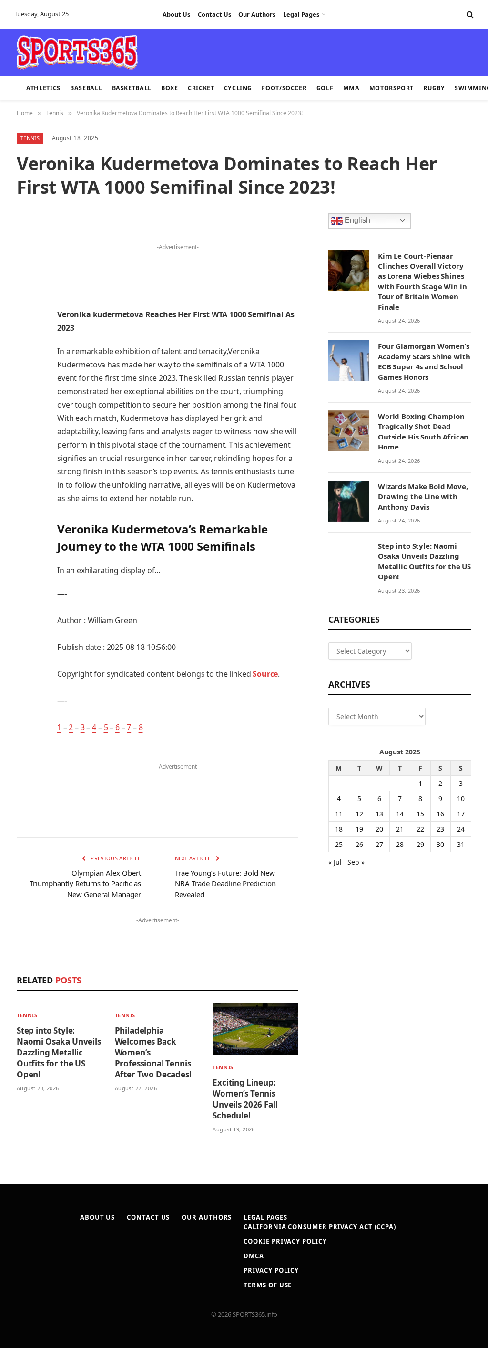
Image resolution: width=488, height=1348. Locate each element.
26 (359, 844)
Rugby (434, 88)
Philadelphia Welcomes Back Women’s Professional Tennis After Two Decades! (153, 1052)
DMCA (254, 1256)
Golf (325, 88)
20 (379, 829)
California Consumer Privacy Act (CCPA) (320, 1227)
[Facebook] (26, 260)
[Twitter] (26, 284)
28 (400, 844)
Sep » (356, 862)
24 (461, 829)
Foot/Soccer (284, 88)
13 (379, 813)
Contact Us (214, 14)
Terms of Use (268, 1285)
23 (440, 829)
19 (359, 829)
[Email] (26, 357)
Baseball (86, 88)
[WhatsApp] (26, 479)
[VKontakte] (26, 430)
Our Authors (256, 14)
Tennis (30, 138)
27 (379, 844)
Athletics (43, 88)
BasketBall (132, 88)
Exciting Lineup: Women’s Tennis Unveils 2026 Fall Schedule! (245, 1099)
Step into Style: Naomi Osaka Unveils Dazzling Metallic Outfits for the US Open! (59, 1052)
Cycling (238, 88)
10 (461, 798)
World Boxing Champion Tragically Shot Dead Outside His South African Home (423, 431)
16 (440, 813)
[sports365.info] (77, 52)
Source (265, 674)
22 (420, 829)
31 (461, 844)
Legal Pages (301, 14)
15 (420, 813)
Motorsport (391, 88)
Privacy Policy (271, 1270)
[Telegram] (26, 454)
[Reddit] (26, 406)
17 (461, 813)
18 (339, 829)
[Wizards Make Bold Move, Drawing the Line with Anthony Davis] (348, 501)
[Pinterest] (26, 333)
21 (400, 829)
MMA (351, 88)
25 (339, 844)
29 (420, 844)
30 (440, 844)
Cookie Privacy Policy (285, 1241)
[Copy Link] (26, 503)
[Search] (469, 14)
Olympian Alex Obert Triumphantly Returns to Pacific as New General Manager (85, 883)
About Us (176, 14)
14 (400, 813)
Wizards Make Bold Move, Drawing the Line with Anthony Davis (423, 496)
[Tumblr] (26, 381)
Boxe (169, 88)
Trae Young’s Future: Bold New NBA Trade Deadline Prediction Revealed (225, 883)
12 (359, 813)
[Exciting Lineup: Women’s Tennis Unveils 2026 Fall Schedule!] (255, 1029)
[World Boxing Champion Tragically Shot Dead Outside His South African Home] (348, 430)
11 (339, 813)
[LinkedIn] (26, 308)
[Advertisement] (238, 51)
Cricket (201, 88)
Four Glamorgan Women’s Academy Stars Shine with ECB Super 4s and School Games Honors (424, 361)
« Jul (335, 862)
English (356, 220)
